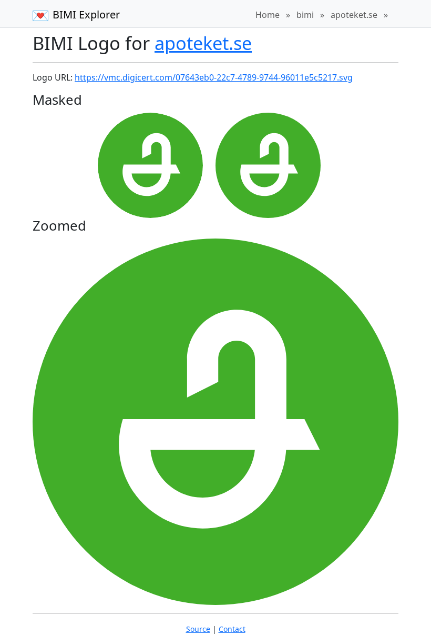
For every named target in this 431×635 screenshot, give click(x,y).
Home (267, 15)
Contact (232, 629)
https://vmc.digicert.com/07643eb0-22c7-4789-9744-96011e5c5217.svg (214, 77)
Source (198, 629)
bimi (305, 15)
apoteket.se (354, 15)
